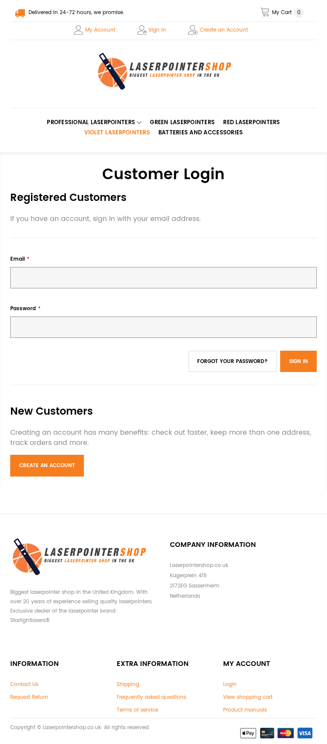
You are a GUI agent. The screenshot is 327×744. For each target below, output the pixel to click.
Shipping (128, 684)
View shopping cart (247, 697)
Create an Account (224, 30)
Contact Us (24, 684)
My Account (100, 30)
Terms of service (137, 710)
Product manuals (245, 710)
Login (230, 684)
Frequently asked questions (151, 697)
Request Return (29, 697)
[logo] (163, 71)
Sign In (157, 30)
